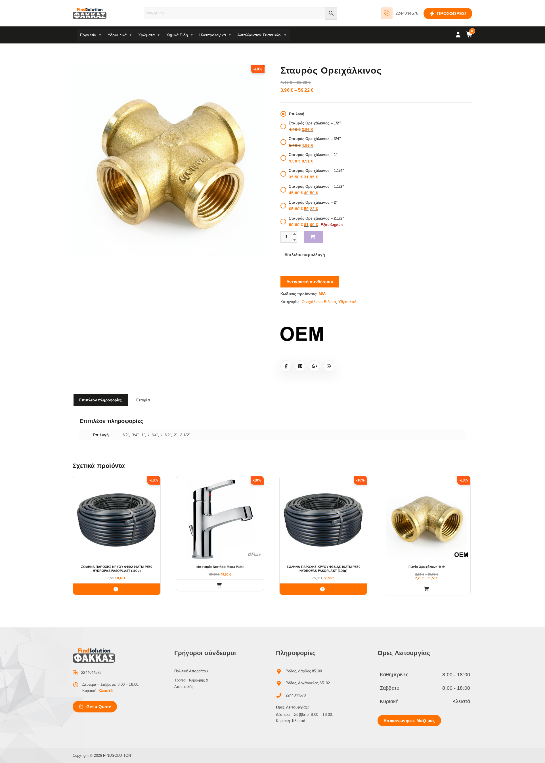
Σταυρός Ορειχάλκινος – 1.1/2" (316, 186)
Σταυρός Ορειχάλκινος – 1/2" (315, 123)
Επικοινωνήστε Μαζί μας (409, 720)
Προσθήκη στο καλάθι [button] (220, 585)
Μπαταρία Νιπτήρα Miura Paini (220, 566)
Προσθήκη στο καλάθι (313, 237)
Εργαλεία (88, 35)
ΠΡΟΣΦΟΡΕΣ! (451, 13)
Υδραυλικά (117, 35)
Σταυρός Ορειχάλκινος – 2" (313, 202)
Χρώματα (146, 35)
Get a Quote (98, 706)
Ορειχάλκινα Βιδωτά (319, 302)
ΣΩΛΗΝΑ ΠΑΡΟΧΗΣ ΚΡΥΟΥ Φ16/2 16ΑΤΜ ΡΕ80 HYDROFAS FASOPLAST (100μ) (116, 568)
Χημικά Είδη (177, 35)
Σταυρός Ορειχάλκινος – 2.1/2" (316, 218)
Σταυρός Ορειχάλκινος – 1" (313, 155)
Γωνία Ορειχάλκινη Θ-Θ (426, 566)
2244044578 (406, 13)
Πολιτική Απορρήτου (191, 671)
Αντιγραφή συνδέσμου (309, 281)
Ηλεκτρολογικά (212, 35)
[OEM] (301, 333)
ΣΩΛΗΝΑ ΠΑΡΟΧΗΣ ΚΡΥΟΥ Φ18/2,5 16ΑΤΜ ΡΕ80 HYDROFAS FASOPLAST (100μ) (323, 568)
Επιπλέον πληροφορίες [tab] (100, 400)
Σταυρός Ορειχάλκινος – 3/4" (315, 139)
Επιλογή (296, 114)
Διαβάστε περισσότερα (116, 589)
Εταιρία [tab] (143, 400)
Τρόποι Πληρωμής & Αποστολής (191, 683)
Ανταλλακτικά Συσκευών (259, 35)
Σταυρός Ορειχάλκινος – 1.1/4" (316, 170)
